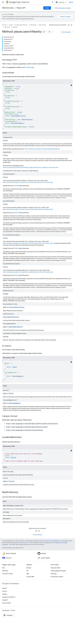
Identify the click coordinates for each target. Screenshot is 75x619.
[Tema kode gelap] (71, 85)
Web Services (8, 8)
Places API (21, 8)
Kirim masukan (66, 32)
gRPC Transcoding (28, 67)
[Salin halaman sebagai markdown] (49, 31)
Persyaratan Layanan (57, 576)
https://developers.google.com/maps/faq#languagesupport (42, 149)
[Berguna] (68, 25)
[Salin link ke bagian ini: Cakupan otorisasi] (19, 416)
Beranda (4, 25)
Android (28, 568)
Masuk (71, 2)
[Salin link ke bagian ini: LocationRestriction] (23, 437)
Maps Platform (22, 2)
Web (27, 573)
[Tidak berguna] (71, 25)
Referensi (14, 27)
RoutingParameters (17, 123)
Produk (11, 25)
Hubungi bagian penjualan (63, 8)
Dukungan (54, 573)
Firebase (4, 594)
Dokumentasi (32, 25)
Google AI (5, 600)
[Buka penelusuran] (52, 2)
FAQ (3, 568)
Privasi (13, 610)
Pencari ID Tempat (7, 573)
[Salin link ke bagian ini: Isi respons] (13, 346)
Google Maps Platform (21, 25)
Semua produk (6, 603)
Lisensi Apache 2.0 (24, 542)
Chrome (4, 591)
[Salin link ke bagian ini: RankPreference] (20, 492)
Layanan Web (30, 576)
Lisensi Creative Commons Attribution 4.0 (50, 540)
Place (14, 367)
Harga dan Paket (55, 568)
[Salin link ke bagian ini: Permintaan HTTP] (18, 60)
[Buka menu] (3, 2)
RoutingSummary (18, 376)
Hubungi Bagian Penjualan (58, 570)
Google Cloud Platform (8, 597)
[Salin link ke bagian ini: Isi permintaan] (16, 73)
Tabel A (16, 185)
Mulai (47, 8)
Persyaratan (5, 610)
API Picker (5, 570)
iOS (27, 570)
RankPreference (27, 119)
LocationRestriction (18, 116)
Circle (13, 457)
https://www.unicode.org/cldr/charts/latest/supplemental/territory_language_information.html (30, 167)
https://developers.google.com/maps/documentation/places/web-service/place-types (28, 182)
